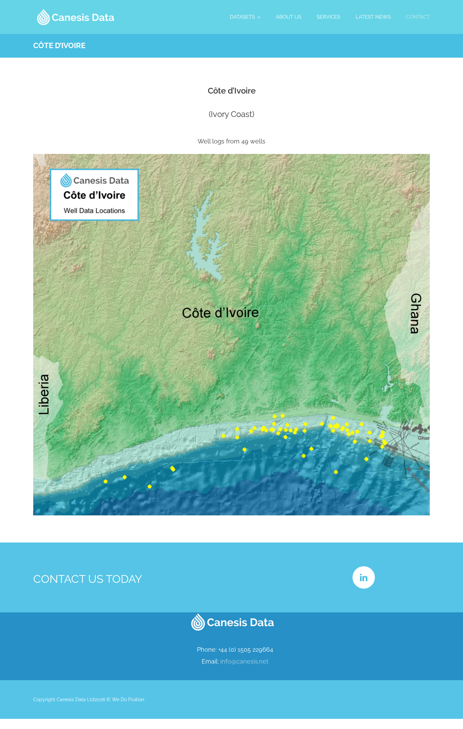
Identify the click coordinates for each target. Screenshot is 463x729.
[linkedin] (364, 577)
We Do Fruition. (128, 699)
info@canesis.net (244, 661)
